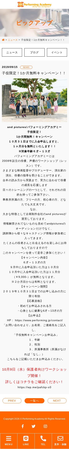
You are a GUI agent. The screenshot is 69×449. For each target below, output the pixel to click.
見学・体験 (60, 444)
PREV (12, 400)
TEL (43, 444)
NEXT (57, 400)
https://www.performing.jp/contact (38, 320)
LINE (26, 444)
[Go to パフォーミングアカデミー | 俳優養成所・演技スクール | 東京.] (3, 40)
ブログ (34, 52)
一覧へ (34, 400)
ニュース (12, 52)
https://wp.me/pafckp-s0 (34, 387)
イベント (57, 52)
